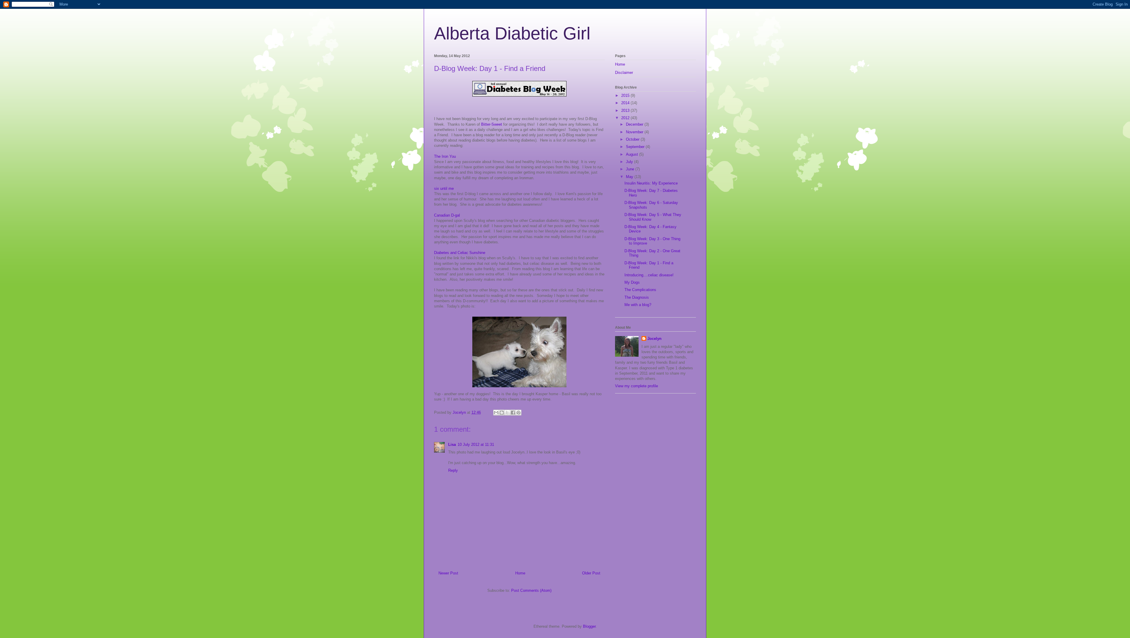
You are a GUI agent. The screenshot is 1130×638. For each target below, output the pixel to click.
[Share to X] (507, 413)
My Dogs (632, 282)
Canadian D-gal (447, 215)
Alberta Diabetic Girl (512, 33)
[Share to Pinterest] (518, 413)
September (636, 146)
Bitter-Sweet (491, 124)
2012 (626, 118)
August (632, 154)
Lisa (452, 444)
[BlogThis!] (502, 413)
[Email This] (496, 413)
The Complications (640, 290)
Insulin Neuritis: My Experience (651, 183)
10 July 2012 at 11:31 (476, 444)
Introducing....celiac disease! (649, 275)
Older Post (591, 573)
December (635, 124)
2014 (626, 103)
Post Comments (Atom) (531, 590)
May (630, 177)
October (633, 139)
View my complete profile (636, 386)
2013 (626, 110)
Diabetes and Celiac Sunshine (459, 252)
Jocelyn (654, 338)
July (630, 162)
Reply (453, 470)
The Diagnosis (636, 297)
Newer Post (448, 573)
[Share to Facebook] (513, 413)
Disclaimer (624, 72)
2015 (626, 95)
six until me (444, 188)
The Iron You (445, 156)
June (630, 169)
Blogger (589, 626)
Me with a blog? (637, 305)
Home (520, 573)
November (635, 132)
